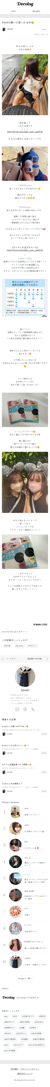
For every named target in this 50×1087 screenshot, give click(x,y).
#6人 (6, 1045)
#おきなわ (39, 1022)
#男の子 (42, 1016)
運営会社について (25, 1073)
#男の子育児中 (39, 1039)
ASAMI (25, 690)
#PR (15, 1016)
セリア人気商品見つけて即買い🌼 (17, 764)
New (13, 11)
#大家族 (24, 1039)
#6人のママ (18, 1045)
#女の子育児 (36, 1033)
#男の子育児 (24, 1022)
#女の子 (7, 1033)
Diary (44, 29)
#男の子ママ (9, 1022)
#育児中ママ (9, 1028)
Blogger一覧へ (25, 978)
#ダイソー (32, 646)
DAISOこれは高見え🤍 (12, 784)
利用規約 (14, 1069)
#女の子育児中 (10, 1039)
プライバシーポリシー (29, 1069)
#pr (6, 1016)
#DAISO (19, 646)
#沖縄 (22, 1028)
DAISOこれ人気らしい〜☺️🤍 (15, 745)
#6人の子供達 (9, 1051)
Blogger (37, 11)
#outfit (25, 730)
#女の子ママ (21, 1033)
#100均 (7, 646)
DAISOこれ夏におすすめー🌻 (15, 726)
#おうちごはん (35, 730)
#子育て (33, 1028)
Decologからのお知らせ (28, 998)
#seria (19, 768)
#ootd (19, 730)
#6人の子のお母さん (36, 1045)
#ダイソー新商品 (31, 749)
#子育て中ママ (28, 1016)
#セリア (26, 768)
